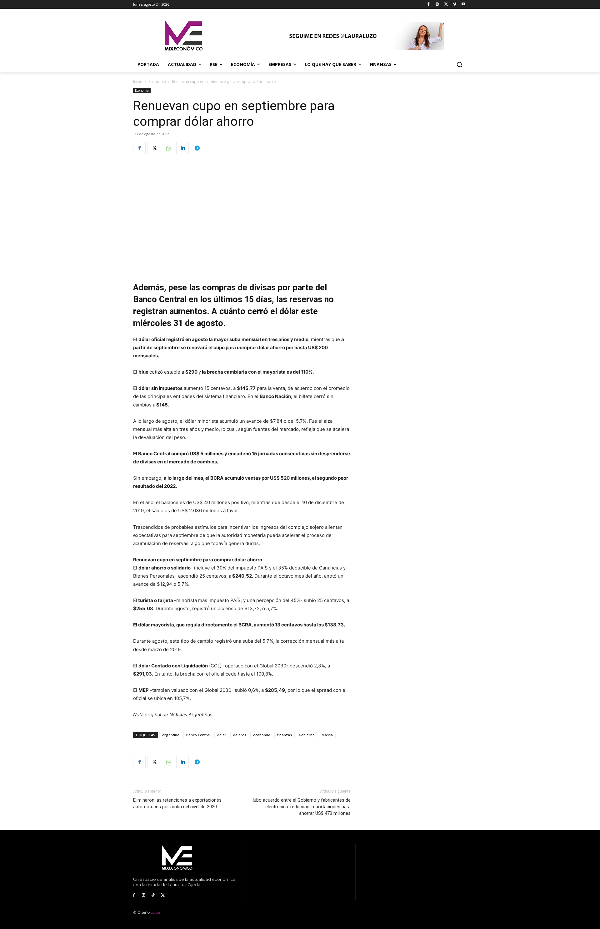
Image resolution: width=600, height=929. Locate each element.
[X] (446, 4)
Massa (327, 734)
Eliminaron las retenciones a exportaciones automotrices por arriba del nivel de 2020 (177, 803)
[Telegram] (197, 148)
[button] (459, 64)
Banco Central (198, 734)
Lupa (155, 912)
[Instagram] (437, 4)
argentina (170, 734)
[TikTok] (153, 895)
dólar (221, 734)
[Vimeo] (454, 4)
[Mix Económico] (183, 36)
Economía (157, 81)
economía (261, 734)
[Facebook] (428, 4)
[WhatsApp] (168, 148)
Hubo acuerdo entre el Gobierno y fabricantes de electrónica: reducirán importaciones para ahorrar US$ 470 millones (301, 806)
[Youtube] (463, 4)
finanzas (284, 734)
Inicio (137, 81)
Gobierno (307, 734)
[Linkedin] (182, 148)
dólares (239, 734)
